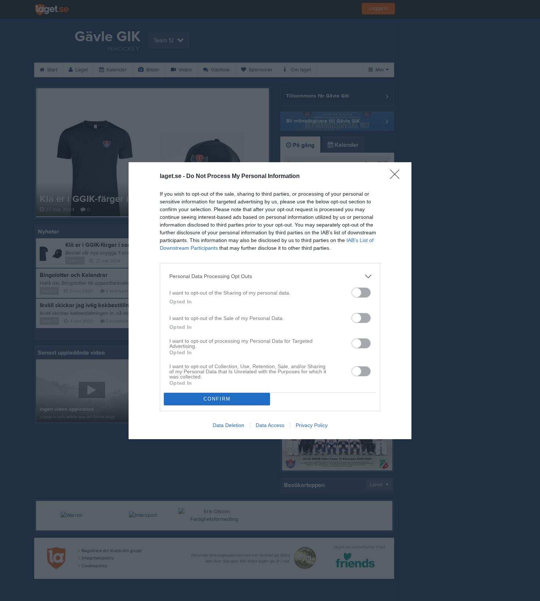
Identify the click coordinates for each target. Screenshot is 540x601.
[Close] (397, 177)
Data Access (270, 425)
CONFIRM (217, 399)
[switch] (361, 293)
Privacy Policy (312, 425)
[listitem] (270, 276)
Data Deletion (228, 425)
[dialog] (270, 300)
